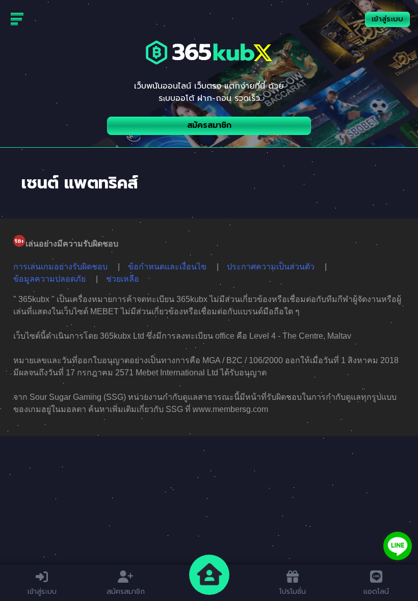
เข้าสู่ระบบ (387, 19)
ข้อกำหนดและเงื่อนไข (167, 266)
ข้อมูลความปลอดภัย (49, 279)
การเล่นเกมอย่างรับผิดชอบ (60, 266)
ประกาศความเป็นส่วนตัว (271, 266)
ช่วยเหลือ (122, 279)
